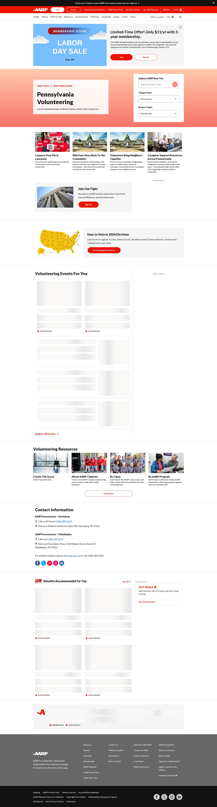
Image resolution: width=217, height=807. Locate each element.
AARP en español (157, 17)
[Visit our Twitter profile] (164, 797)
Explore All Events (45, 433)
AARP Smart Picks (115, 10)
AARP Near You (90, 778)
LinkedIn (61, 563)
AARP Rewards (152, 10)
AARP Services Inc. (142, 767)
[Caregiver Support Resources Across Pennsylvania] (165, 142)
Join (121, 57)
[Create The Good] (51, 463)
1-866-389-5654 (64, 521)
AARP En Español (115, 750)
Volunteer (87, 756)
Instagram (55, 563)
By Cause (115, 476)
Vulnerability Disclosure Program (102, 797)
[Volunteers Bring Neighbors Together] (127, 142)
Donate (86, 750)
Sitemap (36, 792)
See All (126, 581)
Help (168, 17)
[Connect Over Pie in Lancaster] (52, 142)
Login (176, 9)
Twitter (43, 563)
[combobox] (159, 84)
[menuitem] (36, 18)
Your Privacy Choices (54, 801)
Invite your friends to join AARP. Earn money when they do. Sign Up (106, 3)
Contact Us (113, 745)
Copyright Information (76, 797)
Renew (146, 57)
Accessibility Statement (88, 792)
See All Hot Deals (146, 602)
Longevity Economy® (168, 775)
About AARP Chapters (85, 476)
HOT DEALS (146, 587)
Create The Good (43, 476)
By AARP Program (159, 476)
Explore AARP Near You (151, 78)
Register (166, 10)
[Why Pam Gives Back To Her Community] (90, 142)
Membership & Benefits (94, 10)
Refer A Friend (114, 761)
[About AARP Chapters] (89, 463)
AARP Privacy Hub (51, 792)
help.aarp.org (74, 555)
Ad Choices (38, 801)
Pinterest (49, 563)
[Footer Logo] (50, 753)
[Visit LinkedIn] (179, 797)
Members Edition (133, 10)
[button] (180, 17)
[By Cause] (127, 463)
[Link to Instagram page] (172, 797)
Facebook (37, 563)
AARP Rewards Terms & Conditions (48, 797)
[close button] (181, 27)
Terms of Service (69, 792)
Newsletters (113, 756)
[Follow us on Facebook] (157, 797)
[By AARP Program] (166, 463)
